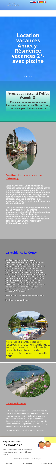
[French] (38, 2)
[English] (34, 2)
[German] (41, 2)
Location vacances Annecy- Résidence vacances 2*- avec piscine (28, 48)
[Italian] (44, 2)
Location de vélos (16, 403)
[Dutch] (31, 2)
